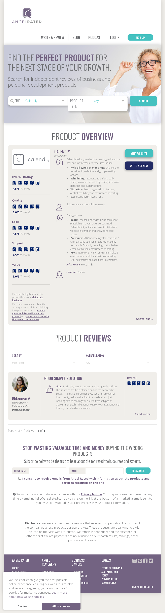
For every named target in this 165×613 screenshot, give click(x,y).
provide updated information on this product (28, 313)
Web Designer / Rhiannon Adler (20, 404)
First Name (20, 471)
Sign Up (140, 37)
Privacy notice (109, 579)
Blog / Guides (19, 571)
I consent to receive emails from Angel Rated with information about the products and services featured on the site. (86, 481)
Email (74, 471)
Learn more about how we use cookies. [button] (38, 595)
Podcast (95, 37)
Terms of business (111, 568)
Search (143, 101)
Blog (76, 37)
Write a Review (52, 37)
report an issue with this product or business (30, 318)
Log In (115, 37)
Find (17, 100)
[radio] (14, 183)
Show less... (144, 319)
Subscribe (138, 470)
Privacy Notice (91, 494)
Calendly (62, 152)
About (15, 568)
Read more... (144, 414)
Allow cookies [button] (61, 606)
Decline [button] (22, 606)
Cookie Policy (108, 582)
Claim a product (81, 583)
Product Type (76, 103)
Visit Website (139, 153)
